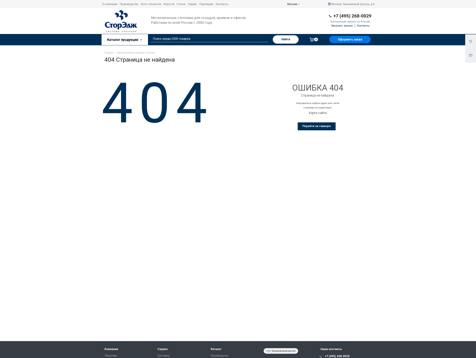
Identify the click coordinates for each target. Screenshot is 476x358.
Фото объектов (151, 4)
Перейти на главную (317, 126)
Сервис (192, 4)
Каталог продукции (123, 40)
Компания (111, 349)
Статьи (181, 4)
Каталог (216, 349)
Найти (285, 39)
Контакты (222, 4)
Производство (129, 4)
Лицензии (110, 355)
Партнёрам (206, 4)
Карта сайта (318, 113)
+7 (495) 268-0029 (352, 16)
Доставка (163, 355)
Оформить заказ (350, 39)
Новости (168, 4)
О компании (109, 4)
